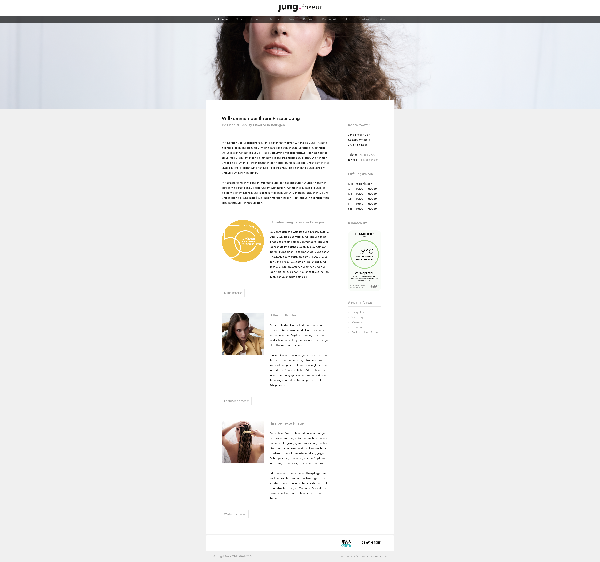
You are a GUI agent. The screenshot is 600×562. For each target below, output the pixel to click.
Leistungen (274, 19)
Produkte (309, 19)
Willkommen (221, 19)
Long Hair (358, 312)
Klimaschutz (330, 19)
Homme (357, 327)
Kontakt (381, 19)
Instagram (381, 556)
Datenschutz (364, 556)
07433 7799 (367, 154)
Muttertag (358, 322)
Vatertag (357, 317)
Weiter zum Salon (235, 514)
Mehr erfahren (233, 293)
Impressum (346, 556)
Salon (239, 19)
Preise (292, 19)
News (348, 19)
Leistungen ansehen (237, 401)
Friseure (255, 19)
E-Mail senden (369, 159)
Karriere (364, 19)
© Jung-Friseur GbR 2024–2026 (232, 556)
